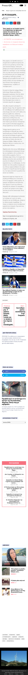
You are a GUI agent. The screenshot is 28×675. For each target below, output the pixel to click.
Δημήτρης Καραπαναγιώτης (10, 212)
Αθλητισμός (5, 18)
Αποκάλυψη (21, 636)
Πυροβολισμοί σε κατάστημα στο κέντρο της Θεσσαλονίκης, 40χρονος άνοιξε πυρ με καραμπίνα (14, 401)
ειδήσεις (18, 634)
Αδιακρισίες (14, 636)
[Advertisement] (14, 443)
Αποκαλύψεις (12, 634)
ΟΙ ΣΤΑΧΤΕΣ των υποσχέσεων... (13, 39)
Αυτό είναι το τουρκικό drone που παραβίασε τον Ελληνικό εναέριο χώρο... (14, 44)
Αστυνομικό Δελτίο (6, 636)
